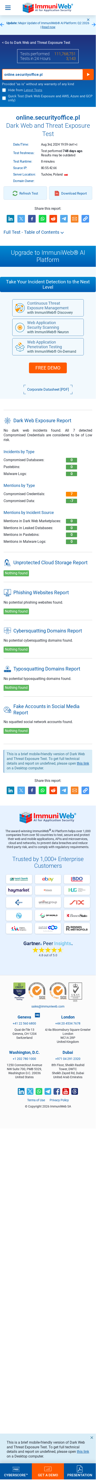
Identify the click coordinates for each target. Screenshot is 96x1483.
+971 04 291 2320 (67, 1059)
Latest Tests (33, 90)
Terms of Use (36, 1100)
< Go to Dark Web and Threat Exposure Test (36, 42)
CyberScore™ (16, 1475)
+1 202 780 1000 (24, 1059)
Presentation (79, 1475)
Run (88, 74)
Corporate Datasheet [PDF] (48, 389)
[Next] (94, 25)
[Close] (88, 19)
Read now (48, 27)
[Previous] (2, 25)
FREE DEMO (47, 368)
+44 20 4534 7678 (67, 1023)
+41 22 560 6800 (24, 1023)
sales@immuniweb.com (47, 1006)
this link (83, 1451)
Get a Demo (48, 1475)
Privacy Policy (59, 1100)
